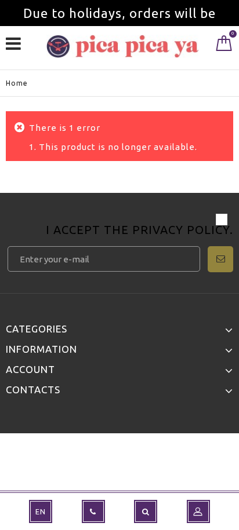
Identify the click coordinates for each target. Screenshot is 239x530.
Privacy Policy (181, 229)
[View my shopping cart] (224, 46)
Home (17, 83)
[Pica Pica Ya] (122, 46)
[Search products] (145, 511)
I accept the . (139, 230)
